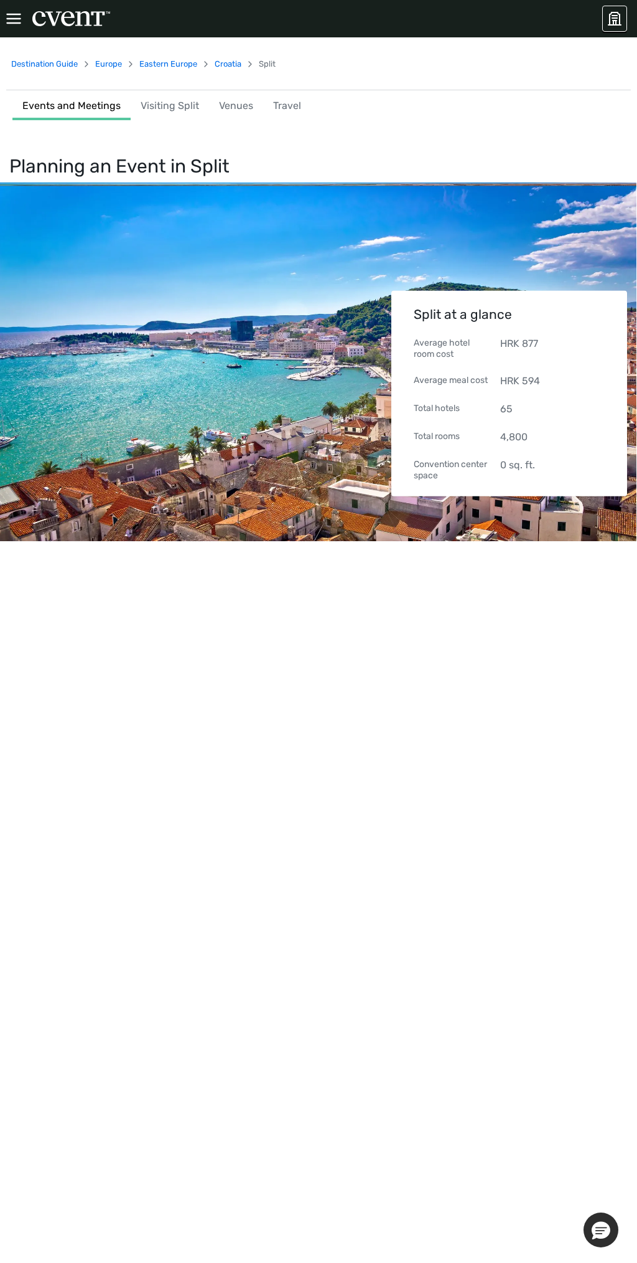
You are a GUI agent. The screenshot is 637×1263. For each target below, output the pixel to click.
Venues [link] (236, 105)
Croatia (228, 64)
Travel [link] (287, 105)
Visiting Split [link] (170, 105)
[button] (601, 1230)
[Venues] (614, 19)
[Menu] (13, 18)
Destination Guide (44, 64)
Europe (108, 64)
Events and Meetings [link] (71, 105)
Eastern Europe (168, 64)
